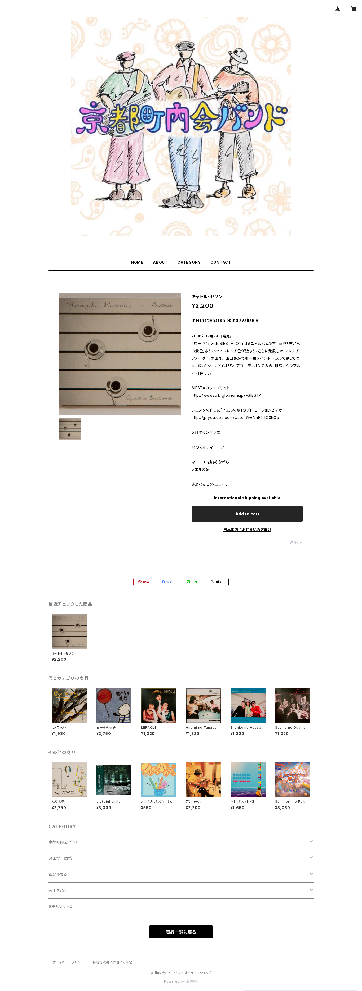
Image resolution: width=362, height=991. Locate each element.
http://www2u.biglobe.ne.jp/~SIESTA (227, 395)
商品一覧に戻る (181, 932)
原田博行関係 (60, 858)
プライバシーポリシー (68, 962)
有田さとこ (57, 890)
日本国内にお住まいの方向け (247, 529)
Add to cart (247, 514)
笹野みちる (57, 874)
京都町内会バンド (63, 842)
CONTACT (220, 262)
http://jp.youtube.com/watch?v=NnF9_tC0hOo (235, 417)
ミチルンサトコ (60, 906)
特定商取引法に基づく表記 (112, 962)
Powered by (175, 981)
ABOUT (160, 262)
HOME (137, 262)
